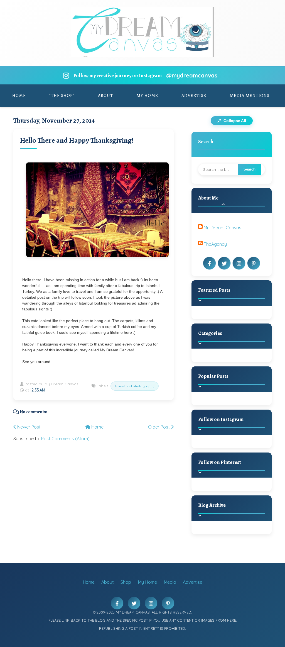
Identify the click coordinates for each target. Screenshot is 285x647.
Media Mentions (249, 96)
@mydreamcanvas (191, 75)
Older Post (159, 427)
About (105, 96)
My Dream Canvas (222, 227)
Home (19, 96)
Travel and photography (134, 386)
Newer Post (28, 427)
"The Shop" (62, 96)
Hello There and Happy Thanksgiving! (77, 140)
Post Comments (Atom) (65, 438)
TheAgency (215, 244)
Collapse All (234, 120)
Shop (126, 582)
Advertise (193, 96)
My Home (147, 96)
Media (170, 582)
